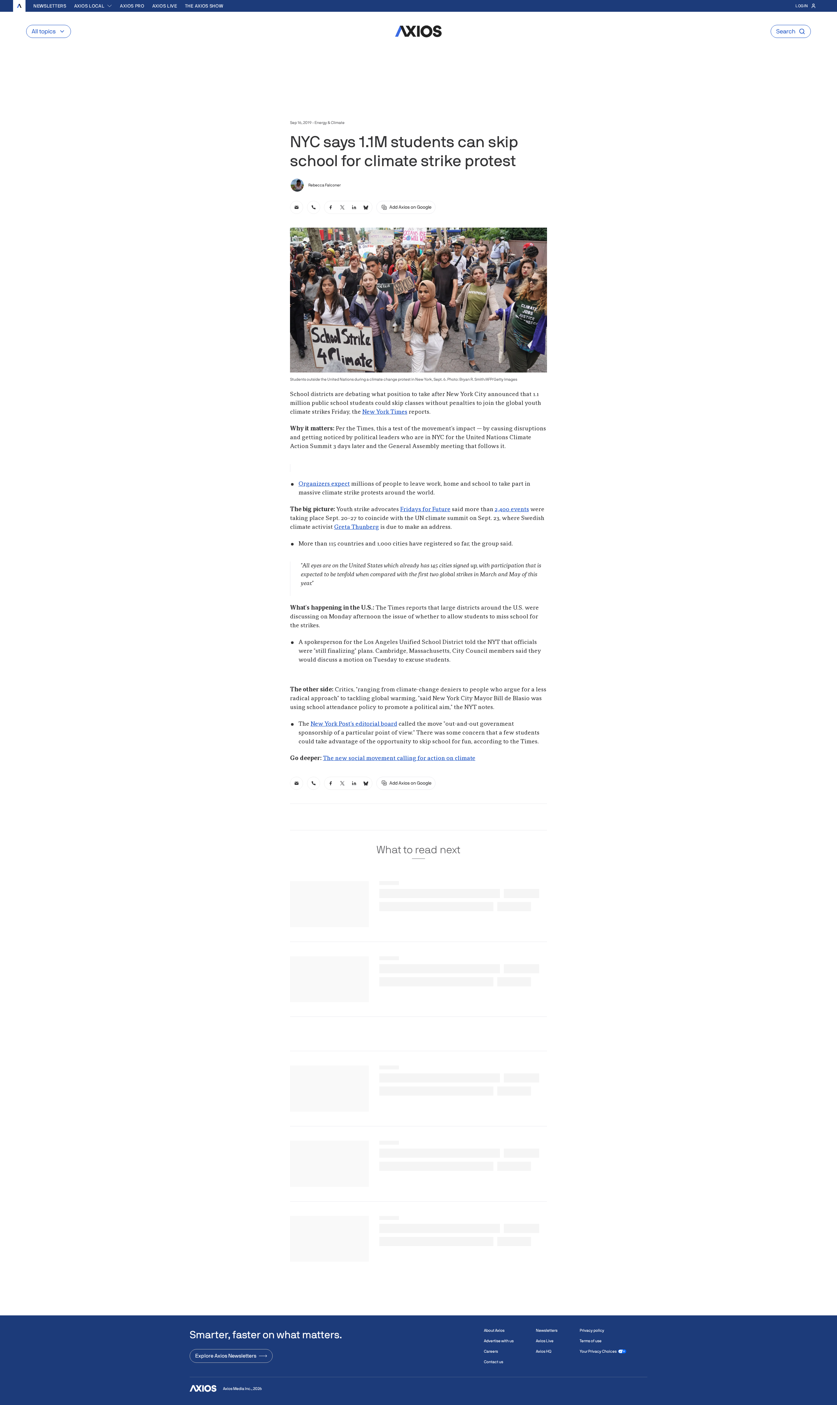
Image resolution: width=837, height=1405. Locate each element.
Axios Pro (132, 6)
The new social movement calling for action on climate (399, 758)
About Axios (494, 1330)
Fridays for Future (425, 509)
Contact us (493, 1362)
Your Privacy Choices (598, 1351)
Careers (491, 1351)
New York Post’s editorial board (354, 724)
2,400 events (512, 509)
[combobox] (93, 6)
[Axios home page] (19, 6)
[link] (296, 207)
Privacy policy (592, 1330)
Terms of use (591, 1341)
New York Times (384, 412)
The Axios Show (204, 6)
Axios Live (164, 6)
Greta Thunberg (356, 527)
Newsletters (49, 6)
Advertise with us (499, 1341)
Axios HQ (543, 1351)
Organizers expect (324, 484)
